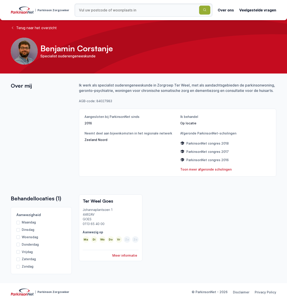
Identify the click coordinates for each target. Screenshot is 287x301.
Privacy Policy (265, 292)
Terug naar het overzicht (36, 28)
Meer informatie (124, 255)
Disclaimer (241, 292)
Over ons (226, 10)
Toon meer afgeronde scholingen (206, 169)
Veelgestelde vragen (257, 10)
